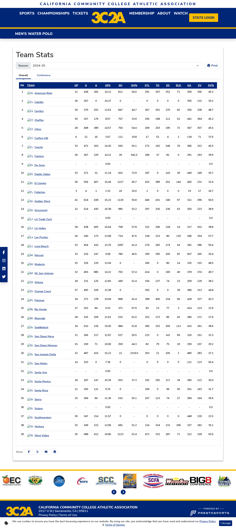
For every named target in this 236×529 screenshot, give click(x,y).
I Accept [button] (225, 523)
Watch (181, 13)
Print (214, 66)
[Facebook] (4, 252)
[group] (27, 13)
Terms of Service (115, 525)
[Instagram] (4, 261)
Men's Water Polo (34, 33)
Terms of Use (68, 515)
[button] (54, 452)
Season (23, 66)
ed (168, 85)
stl (147, 85)
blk (178, 85)
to (157, 85)
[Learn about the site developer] (209, 511)
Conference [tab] (44, 75)
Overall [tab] (23, 75)
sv (199, 85)
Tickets (80, 13)
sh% (134, 85)
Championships (53, 13)
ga (189, 85)
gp (76, 85)
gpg (107, 85)
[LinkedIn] (4, 269)
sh (120, 85)
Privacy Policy (48, 515)
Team (30, 85)
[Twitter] (4, 277)
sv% (211, 85)
